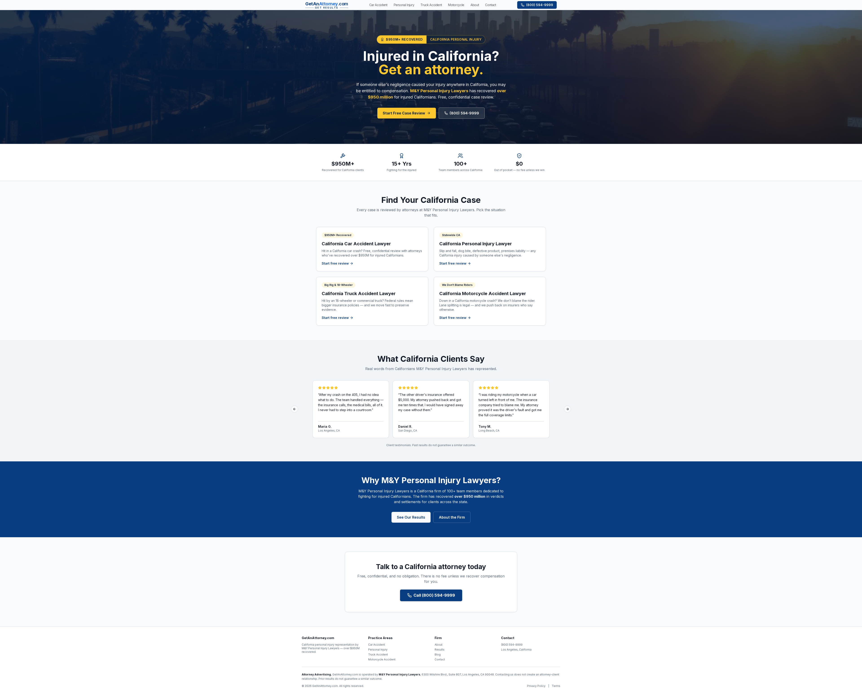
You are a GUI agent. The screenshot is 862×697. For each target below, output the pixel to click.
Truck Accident (378, 654)
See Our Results (411, 517)
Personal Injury (377, 649)
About (438, 644)
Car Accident (376, 644)
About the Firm (452, 517)
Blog (438, 654)
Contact (440, 659)
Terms (556, 686)
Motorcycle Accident (382, 659)
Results (439, 649)
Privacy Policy (536, 686)
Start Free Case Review (404, 113)
